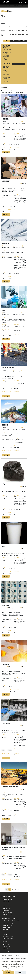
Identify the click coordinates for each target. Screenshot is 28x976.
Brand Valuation (6, 901)
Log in (25, 2)
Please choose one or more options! (18, 27)
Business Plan (6, 910)
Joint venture (6, 929)
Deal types (2, 34)
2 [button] (12, 889)
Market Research (7, 906)
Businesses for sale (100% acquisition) (12, 920)
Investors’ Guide (6, 946)
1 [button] (9, 889)
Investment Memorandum (9, 903)
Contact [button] (24, 123)
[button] (21, 889)
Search (6, 40)
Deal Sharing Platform (8, 951)
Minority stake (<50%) (8, 925)
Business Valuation (7, 899)
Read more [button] (5, 152)
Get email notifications (18, 64)
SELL (10, 6)
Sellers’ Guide (6, 944)
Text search (3, 22)
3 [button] (15, 889)
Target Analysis (6, 908)
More (22, 6)
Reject (20, 972)
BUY (5, 6)
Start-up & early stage (8, 936)
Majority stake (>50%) (8, 923)
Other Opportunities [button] (5, 122)
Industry (3, 30)
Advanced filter (21, 40)
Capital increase (6, 927)
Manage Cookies (6, 970)
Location (3, 27)
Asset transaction (7, 931)
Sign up (20, 2)
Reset (13, 40)
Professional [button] (16, 123)
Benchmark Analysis (7, 912)
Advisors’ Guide (6, 948)
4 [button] (18, 889)
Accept (8, 972)
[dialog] (14, 964)
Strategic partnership (8, 938)
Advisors (15, 6)
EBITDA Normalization (8, 914)
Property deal (6, 934)
